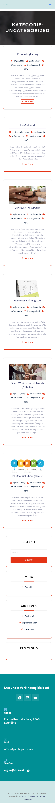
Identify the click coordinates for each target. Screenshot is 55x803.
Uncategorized (33, 65)
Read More (27, 101)
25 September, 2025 (20, 132)
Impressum (40, 796)
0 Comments (16, 65)
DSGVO (31, 796)
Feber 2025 (29, 629)
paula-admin (34, 60)
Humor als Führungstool (27, 300)
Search (29, 559)
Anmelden (29, 587)
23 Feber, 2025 (19, 482)
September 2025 (29, 622)
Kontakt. (24, 796)
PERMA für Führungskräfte (27, 476)
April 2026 (29, 616)
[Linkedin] (27, 697)
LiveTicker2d (27, 125)
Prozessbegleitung (27, 54)
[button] (50, 4)
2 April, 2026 (19, 60)
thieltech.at (27, 799)
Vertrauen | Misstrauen (27, 207)
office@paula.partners (18, 749)
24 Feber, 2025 (19, 214)
